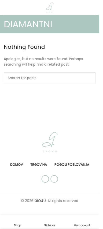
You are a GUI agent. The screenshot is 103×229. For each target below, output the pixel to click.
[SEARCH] (90, 78)
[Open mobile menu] (5, 8)
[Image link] (49, 141)
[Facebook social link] (45, 179)
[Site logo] (50, 7)
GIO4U (40, 200)
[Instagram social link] (54, 179)
